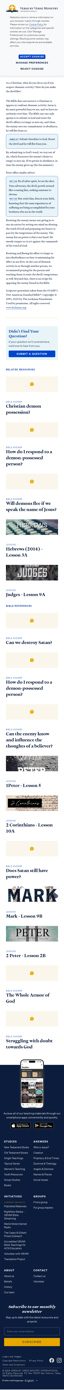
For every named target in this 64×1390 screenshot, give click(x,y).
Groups (39, 1196)
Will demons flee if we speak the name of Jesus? (31, 506)
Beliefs (8, 1281)
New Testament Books (16, 1147)
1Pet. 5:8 (13, 181)
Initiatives (13, 1196)
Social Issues (40, 1179)
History (8, 1287)
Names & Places (42, 1174)
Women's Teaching (14, 1169)
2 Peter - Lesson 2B (26, 956)
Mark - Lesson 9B (24, 916)
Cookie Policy (36, 24)
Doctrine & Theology (44, 1163)
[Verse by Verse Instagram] (59, 1360)
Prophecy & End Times (46, 1158)
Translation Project (14, 1259)
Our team (9, 1292)
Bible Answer (14, 402)
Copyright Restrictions (14, 1360)
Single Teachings (13, 1158)
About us (9, 1276)
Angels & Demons (43, 1169)
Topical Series (12, 1163)
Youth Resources (13, 1174)
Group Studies (12, 1179)
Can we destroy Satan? (29, 642)
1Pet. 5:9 (13, 198)
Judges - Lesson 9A (25, 594)
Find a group (40, 1202)
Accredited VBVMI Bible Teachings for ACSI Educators (15, 1245)
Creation (38, 1152)
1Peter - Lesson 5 (23, 785)
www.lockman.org (16, 307)
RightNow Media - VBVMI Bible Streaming (14, 1215)
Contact (40, 1270)
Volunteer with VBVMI (16, 1253)
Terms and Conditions (13, 1364)
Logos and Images (11, 1356)
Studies (10, 1141)
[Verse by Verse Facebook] (51, 1360)
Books (7, 1185)
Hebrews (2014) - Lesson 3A (24, 552)
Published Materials (15, 1206)
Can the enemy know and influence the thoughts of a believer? (29, 740)
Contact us (39, 1276)
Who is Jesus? (41, 1147)
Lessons (11, 544)
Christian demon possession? (23, 409)
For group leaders (43, 1207)
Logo (20, 1125)
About (9, 1270)
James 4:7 (13, 139)
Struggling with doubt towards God (29, 1044)
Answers (40, 1141)
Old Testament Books (16, 1152)
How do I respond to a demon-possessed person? (29, 458)
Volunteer (38, 1281)
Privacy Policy (36, 1360)
